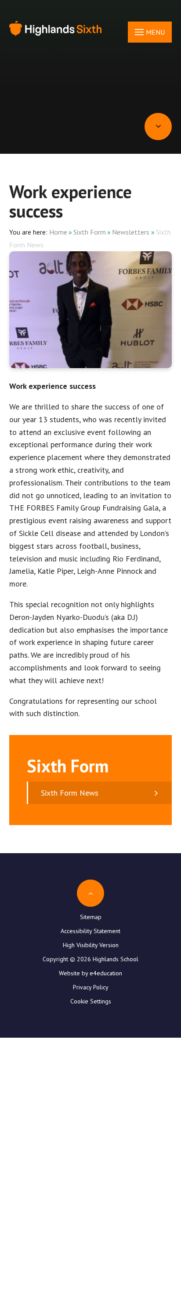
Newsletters (130, 232)
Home (58, 232)
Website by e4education (90, 973)
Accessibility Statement (90, 931)
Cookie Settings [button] (90, 1001)
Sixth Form (89, 232)
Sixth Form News (69, 793)
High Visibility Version (91, 945)
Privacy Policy (91, 987)
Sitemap (90, 917)
